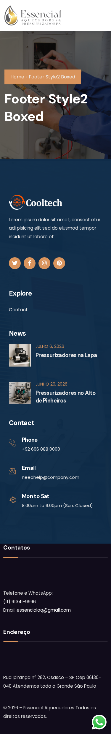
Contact (18, 310)
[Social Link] (15, 263)
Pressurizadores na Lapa (66, 355)
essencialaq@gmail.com (44, 610)
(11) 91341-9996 (19, 602)
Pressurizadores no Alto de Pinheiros (66, 396)
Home (17, 76)
